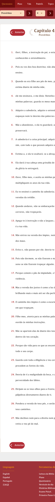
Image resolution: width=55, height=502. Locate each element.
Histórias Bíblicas (47, 488)
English (6, 474)
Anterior (19, 32)
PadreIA (39, 4)
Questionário (45, 481)
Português (7, 481)
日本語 (6, 485)
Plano (20, 4)
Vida (29, 4)
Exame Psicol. (45, 492)
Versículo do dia (46, 485)
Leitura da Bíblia (46, 474)
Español (6, 477)
